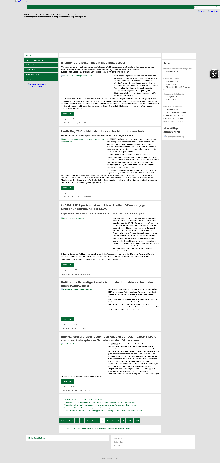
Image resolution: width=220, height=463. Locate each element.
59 (97, 420)
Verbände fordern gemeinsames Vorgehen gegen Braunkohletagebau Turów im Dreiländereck (99, 402)
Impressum (118, 439)
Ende (137, 420)
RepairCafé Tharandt (171, 78)
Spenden (30, 79)
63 (118, 420)
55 (77, 420)
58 (92, 420)
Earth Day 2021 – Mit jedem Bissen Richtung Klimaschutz (102, 131)
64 (123, 420)
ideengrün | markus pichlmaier (110, 458)
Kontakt (117, 446)
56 (82, 420)
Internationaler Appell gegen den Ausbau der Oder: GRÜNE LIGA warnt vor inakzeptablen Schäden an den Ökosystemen (108, 338)
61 (107, 420)
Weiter (129, 420)
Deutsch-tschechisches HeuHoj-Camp (177, 69)
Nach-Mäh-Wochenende (172, 107)
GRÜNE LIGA (31, 65)
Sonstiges (73, 324)
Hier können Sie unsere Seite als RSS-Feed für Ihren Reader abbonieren (98, 428)
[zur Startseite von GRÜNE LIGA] (21, 1)
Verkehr (72, 119)
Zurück (70, 420)
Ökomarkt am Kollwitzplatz (173, 94)
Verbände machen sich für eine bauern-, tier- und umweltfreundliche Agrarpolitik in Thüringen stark (101, 405)
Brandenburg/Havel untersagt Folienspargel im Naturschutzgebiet (88, 408)
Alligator (31, 70)
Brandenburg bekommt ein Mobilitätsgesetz (93, 62)
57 (87, 420)
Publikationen (32, 75)
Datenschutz (118, 442)
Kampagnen (74, 386)
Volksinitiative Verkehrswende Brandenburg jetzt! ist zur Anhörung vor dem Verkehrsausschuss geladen (103, 411)
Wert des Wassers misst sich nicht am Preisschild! (83, 399)
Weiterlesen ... (68, 114)
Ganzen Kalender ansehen (173, 121)
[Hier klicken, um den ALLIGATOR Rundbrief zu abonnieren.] (178, 136)
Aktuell (29, 55)
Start (62, 420)
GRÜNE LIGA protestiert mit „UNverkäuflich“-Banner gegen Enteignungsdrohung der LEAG (104, 206)
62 (113, 420)
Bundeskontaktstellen (77, 193)
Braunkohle (74, 270)
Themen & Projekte (35, 60)
